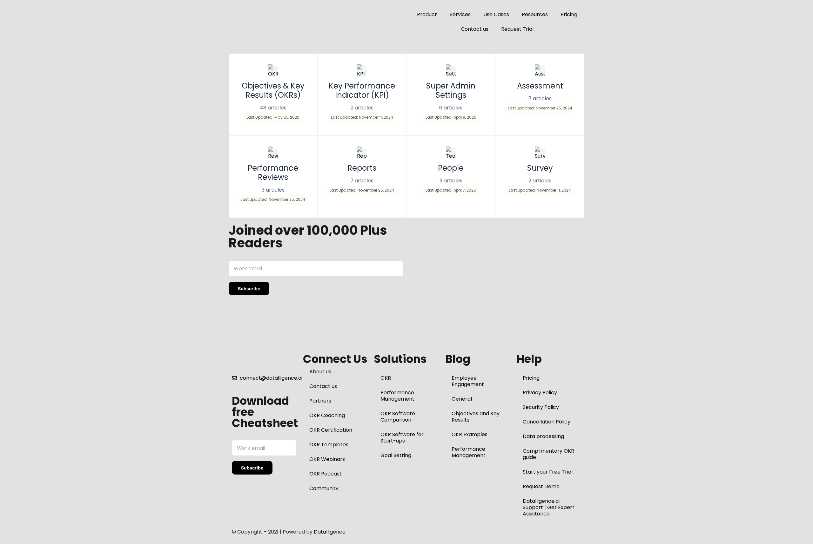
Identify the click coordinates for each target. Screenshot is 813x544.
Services (460, 14)
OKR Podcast (325, 473)
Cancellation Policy (546, 421)
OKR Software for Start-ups (402, 437)
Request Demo (541, 486)
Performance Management (397, 396)
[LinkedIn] (434, 532)
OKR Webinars (327, 459)
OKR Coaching (327, 415)
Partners (320, 400)
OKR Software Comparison (397, 416)
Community (324, 488)
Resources (535, 14)
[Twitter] (423, 532)
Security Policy (541, 407)
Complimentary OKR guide (548, 454)
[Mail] (469, 532)
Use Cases (496, 14)
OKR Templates (328, 444)
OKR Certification (330, 430)
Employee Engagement (468, 381)
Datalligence (330, 531)
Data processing (543, 436)
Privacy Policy (540, 392)
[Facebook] (411, 532)
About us (320, 371)
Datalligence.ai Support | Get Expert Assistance (548, 507)
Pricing (569, 14)
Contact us (474, 29)
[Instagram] (446, 532)
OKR (385, 378)
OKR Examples (469, 434)
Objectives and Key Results (476, 416)
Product (427, 14)
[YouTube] (457, 532)
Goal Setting (395, 455)
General (462, 399)
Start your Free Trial (548, 471)
